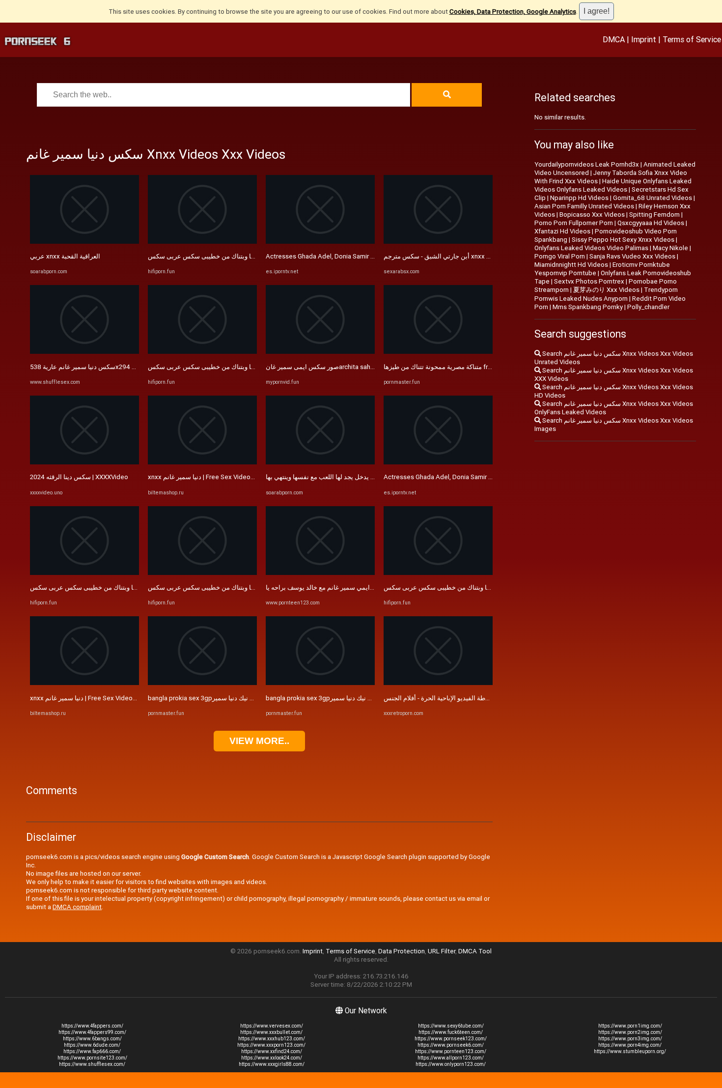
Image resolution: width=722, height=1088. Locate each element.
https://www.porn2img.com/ (630, 1032)
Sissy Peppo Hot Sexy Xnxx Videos (623, 239)
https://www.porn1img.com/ (630, 1026)
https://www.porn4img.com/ (630, 1045)
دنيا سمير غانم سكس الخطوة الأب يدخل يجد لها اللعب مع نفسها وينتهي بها (364, 477)
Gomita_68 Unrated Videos (652, 198)
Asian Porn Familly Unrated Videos (584, 206)
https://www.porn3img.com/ (630, 1038)
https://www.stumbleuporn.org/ (630, 1051)
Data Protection (401, 951)
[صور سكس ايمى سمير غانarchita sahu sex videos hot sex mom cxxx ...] (320, 351)
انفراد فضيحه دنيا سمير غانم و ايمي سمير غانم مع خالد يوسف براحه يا (358, 587)
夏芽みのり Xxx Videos (606, 290)
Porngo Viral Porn (559, 256)
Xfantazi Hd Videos (562, 231)
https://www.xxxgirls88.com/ (272, 1064)
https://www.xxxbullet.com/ (271, 1032)
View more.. (259, 741)
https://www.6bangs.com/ (92, 1038)
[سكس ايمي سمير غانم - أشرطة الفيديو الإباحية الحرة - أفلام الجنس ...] (438, 683)
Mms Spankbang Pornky (588, 307)
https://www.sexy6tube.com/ (451, 1026)
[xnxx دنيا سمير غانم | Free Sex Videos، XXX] (84, 683)
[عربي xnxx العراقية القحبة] (84, 241)
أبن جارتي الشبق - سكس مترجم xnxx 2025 (442, 256)
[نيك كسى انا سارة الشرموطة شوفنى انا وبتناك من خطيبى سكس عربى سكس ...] (84, 573)
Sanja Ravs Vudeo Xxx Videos (632, 256)
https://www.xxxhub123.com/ (271, 1038)
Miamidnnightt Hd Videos (571, 264)
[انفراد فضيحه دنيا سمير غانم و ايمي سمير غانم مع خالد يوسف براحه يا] (320, 573)
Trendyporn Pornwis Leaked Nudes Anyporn (606, 294)
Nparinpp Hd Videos (579, 198)
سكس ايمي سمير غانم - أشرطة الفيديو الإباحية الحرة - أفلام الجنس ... (476, 698)
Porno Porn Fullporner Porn (573, 223)
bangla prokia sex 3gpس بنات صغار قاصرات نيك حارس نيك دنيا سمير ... (245, 698)
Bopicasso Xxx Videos (592, 214)
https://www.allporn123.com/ (450, 1058)
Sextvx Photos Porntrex (589, 281)
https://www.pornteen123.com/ (450, 1051)
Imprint (643, 39)
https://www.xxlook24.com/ (271, 1058)
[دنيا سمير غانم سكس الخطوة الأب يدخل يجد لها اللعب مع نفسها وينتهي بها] (320, 462)
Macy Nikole (670, 248)
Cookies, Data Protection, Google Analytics (512, 11)
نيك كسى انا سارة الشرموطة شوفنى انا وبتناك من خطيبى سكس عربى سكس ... (136, 587)
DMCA (614, 39)
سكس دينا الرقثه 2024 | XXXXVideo (79, 477)
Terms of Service (692, 39)
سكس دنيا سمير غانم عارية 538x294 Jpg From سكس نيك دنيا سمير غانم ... (132, 367)
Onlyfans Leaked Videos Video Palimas (591, 248)
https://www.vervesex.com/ (271, 1026)
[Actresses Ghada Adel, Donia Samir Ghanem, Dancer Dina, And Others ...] (320, 241)
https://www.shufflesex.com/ (92, 1064)
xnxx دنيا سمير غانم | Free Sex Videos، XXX (90, 698)
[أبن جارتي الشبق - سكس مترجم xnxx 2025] (438, 241)
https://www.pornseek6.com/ (450, 1045)
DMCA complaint (77, 907)
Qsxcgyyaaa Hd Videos (650, 223)
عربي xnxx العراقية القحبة (65, 256)
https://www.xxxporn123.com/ (271, 1045)
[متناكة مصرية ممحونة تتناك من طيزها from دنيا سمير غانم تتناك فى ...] (438, 351)
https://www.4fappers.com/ (92, 1026)
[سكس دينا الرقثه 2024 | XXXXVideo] (84, 462)
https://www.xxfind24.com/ (271, 1051)
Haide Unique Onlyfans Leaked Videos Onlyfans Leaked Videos (613, 185)
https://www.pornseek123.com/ (451, 1038)
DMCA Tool (475, 951)
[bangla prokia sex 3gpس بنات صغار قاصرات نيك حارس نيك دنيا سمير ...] (202, 683)
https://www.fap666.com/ (92, 1051)
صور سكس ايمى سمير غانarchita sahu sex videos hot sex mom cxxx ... (367, 367)
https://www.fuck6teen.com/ (450, 1032)
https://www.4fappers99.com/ (92, 1032)
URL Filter (441, 951)
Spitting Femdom (654, 214)
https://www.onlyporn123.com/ (451, 1064)
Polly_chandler (648, 307)
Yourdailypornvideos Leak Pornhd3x (586, 164)
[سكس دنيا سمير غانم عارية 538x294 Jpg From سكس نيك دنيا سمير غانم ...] (84, 351)
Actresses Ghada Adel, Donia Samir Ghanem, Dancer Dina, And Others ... (370, 256)
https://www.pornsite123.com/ (92, 1058)
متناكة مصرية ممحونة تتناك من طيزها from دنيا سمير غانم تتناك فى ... (475, 367)
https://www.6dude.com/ (92, 1045)
